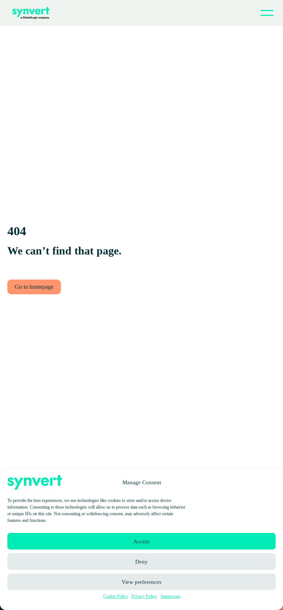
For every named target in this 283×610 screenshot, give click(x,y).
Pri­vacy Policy (144, 596)
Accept (141, 541)
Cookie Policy (115, 596)
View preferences (141, 582)
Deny (141, 562)
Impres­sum (170, 596)
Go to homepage (34, 287)
